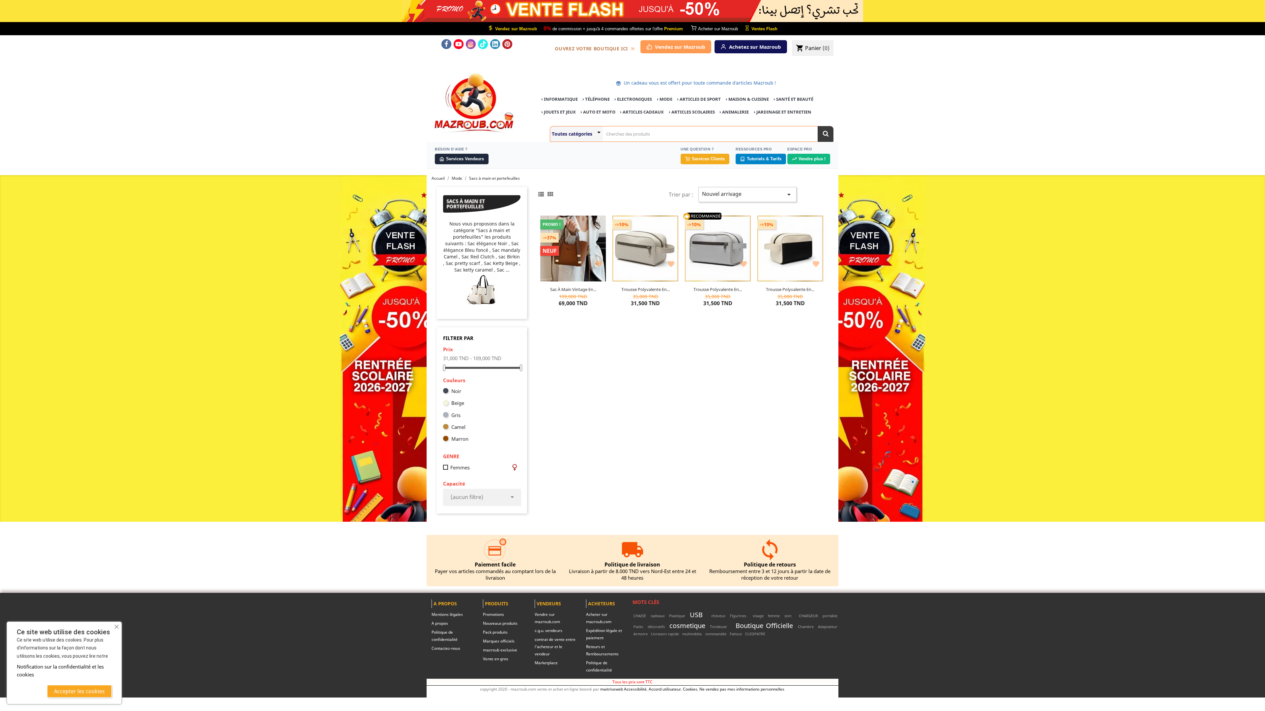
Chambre (806, 626)
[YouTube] (459, 44)
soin (788, 615)
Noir (456, 391)
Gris (456, 415)
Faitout (736, 633)
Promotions (493, 614)
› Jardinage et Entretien (782, 112)
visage (758, 615)
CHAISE (639, 615)
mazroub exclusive (500, 650)
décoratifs (656, 626)
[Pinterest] (507, 44)
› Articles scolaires (692, 112)
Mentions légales (447, 614)
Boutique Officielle (764, 625)
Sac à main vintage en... (573, 289)
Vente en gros (495, 659)
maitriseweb (611, 689)
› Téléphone (596, 99)
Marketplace (546, 663)
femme (774, 615)
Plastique (677, 615)
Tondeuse (718, 626)
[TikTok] (483, 44)
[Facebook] (446, 44)
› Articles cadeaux (642, 112)
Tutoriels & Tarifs (764, 158)
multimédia (692, 633)
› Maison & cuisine (747, 99)
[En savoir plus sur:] (707, 616)
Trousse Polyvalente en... (645, 289)
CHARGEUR (808, 615)
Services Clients (708, 158)
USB (696, 614)
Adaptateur (827, 626)
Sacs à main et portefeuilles (465, 204)
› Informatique (559, 99)
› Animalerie (734, 112)
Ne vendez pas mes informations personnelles (741, 689)
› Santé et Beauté (793, 99)
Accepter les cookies (79, 691)
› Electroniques (633, 99)
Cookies (690, 689)
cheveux (718, 615)
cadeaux (658, 615)
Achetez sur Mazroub (755, 46)
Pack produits (495, 632)
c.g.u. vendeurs (548, 630)
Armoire (640, 633)
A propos (440, 623)
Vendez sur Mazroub (680, 46)
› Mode (664, 99)
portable (830, 615)
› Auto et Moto (597, 112)
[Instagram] (471, 44)
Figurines (738, 615)
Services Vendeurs (465, 158)
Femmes (460, 467)
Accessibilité (635, 689)
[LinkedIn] (495, 44)
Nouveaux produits (500, 623)
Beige (457, 403)
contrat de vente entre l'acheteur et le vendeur (555, 647)
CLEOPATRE (755, 633)
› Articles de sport (699, 99)
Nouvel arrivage (747, 194)
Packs (638, 626)
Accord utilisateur (665, 689)
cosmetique (687, 625)
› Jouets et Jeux (558, 112)
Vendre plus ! (812, 158)
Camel (458, 427)
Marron (459, 438)
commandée (715, 633)
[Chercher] (825, 134)
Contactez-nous (446, 648)
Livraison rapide (665, 633)
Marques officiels (499, 641)
